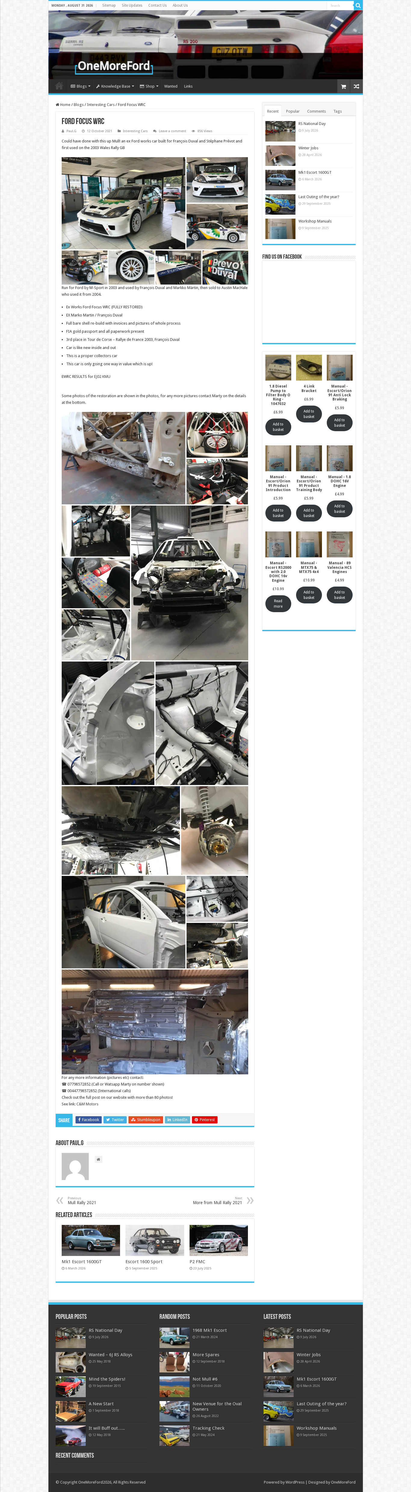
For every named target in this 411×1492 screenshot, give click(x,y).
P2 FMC (197, 1261)
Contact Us (157, 5)
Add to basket (278, 427)
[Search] (358, 5)
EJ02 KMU (102, 376)
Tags (337, 111)
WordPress (295, 1482)
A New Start (101, 1403)
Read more (278, 604)
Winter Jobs (308, 148)
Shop (150, 86)
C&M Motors (87, 1104)
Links (188, 86)
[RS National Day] (71, 1338)
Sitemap (109, 5)
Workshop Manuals (315, 221)
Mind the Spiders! (107, 1379)
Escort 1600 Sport (143, 1261)
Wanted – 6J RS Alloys (110, 1354)
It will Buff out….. (107, 1428)
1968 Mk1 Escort (210, 1330)
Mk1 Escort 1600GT (82, 1261)
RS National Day (312, 123)
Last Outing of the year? (318, 197)
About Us (180, 5)
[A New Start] (71, 1411)
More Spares (206, 1354)
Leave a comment (172, 131)
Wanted (171, 86)
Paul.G (71, 131)
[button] (124, 203)
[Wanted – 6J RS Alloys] (71, 1362)
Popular (293, 111)
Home (59, 85)
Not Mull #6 (205, 1379)
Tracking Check (208, 1428)
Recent (273, 111)
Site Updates (132, 5)
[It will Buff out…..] (71, 1435)
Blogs (82, 86)
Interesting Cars (101, 104)
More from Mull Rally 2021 (217, 1200)
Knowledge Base (115, 86)
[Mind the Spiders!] (71, 1386)
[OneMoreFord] (205, 44)
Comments (316, 111)
